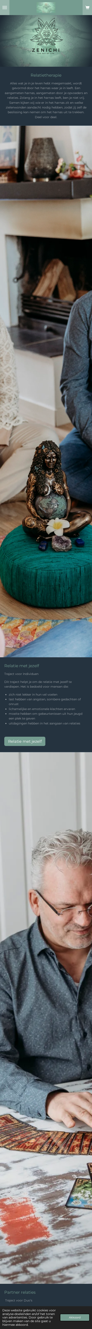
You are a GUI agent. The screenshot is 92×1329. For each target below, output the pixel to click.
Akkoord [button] (75, 1317)
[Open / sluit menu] (4, 7)
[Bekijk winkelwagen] (87, 7)
